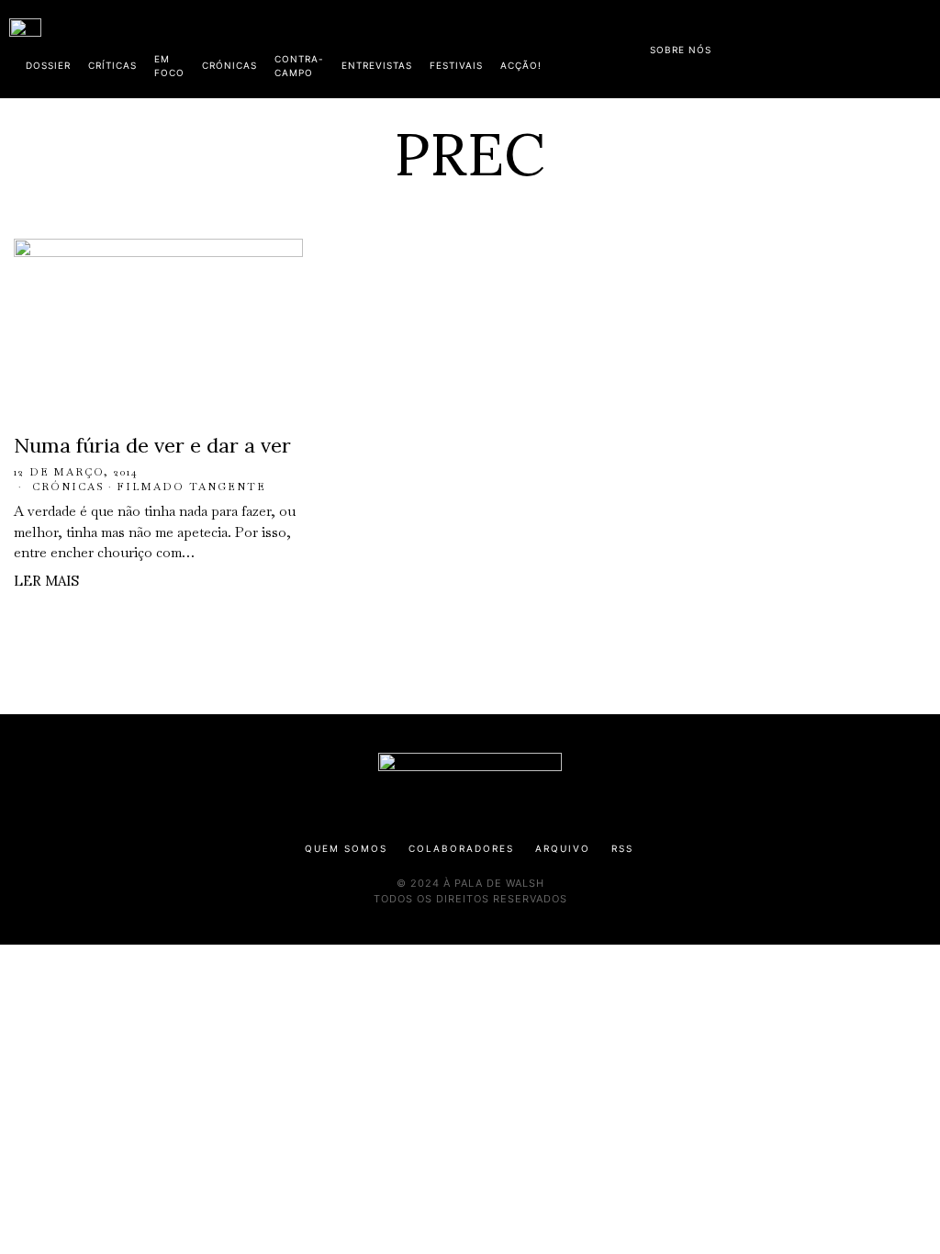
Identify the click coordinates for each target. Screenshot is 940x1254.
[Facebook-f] (754, 46)
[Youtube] (871, 46)
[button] (921, 48)
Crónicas (68, 486)
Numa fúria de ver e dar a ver (152, 445)
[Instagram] (812, 46)
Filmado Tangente (191, 486)
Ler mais (46, 580)
